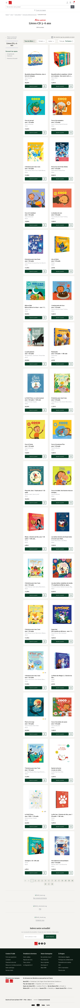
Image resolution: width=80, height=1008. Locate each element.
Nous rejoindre (45, 962)
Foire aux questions (11, 957)
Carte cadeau (26, 957)
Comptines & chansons (10, 55)
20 (65, 880)
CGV (59, 965)
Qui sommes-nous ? (46, 957)
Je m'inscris (50, 936)
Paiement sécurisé (11, 962)
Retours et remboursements (13, 965)
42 (45, 884)
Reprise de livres (27, 959)
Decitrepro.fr (44, 965)
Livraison (8, 959)
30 (69, 880)
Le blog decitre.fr (28, 965)
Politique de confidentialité (65, 959)
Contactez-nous (40, 920)
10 (62, 880)
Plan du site (61, 970)
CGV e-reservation (63, 967)
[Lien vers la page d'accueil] (10, 2)
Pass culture (26, 962)
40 (72, 880)
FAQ (40, 909)
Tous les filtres (29, 41)
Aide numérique (10, 967)
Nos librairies (44, 959)
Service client (9, 970)
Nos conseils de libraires (40, 898)
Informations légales (64, 957)
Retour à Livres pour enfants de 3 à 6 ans (12, 37)
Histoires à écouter (12, 58)
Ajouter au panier (34, 86)
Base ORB (43, 967)
